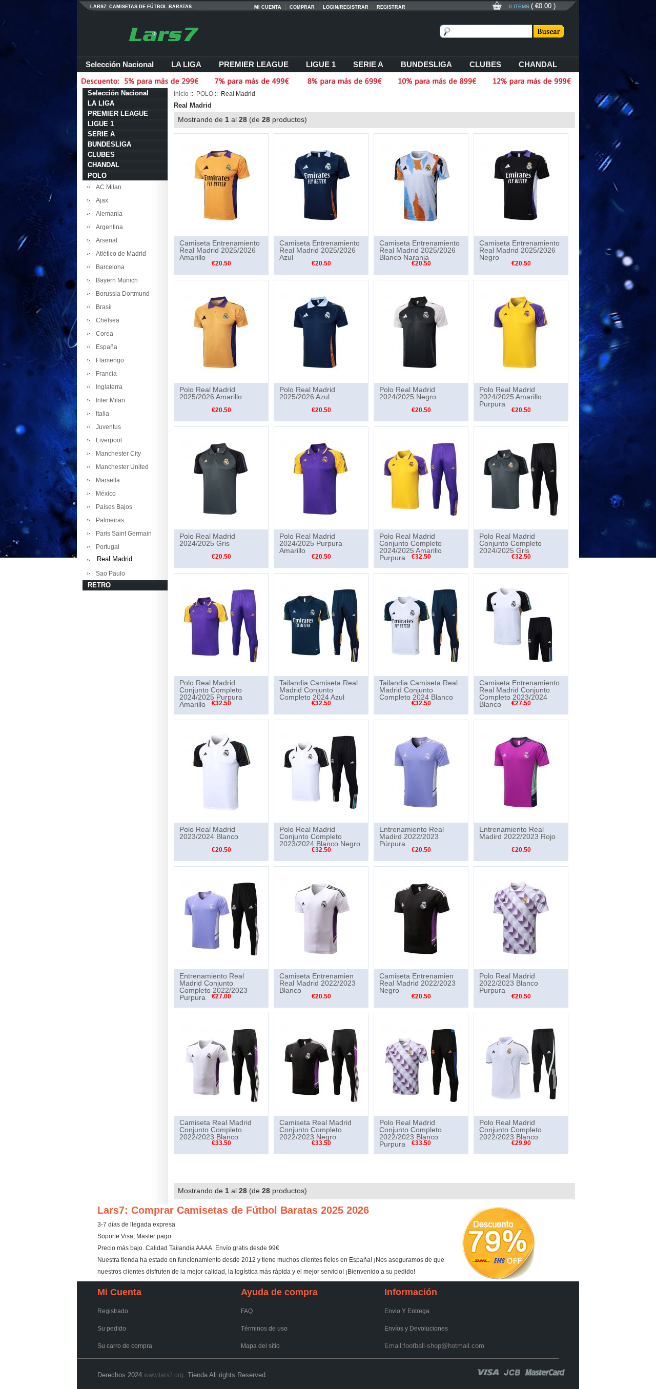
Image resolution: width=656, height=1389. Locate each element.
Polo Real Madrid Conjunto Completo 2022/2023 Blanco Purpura (410, 1133)
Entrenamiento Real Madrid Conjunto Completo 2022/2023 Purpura (213, 987)
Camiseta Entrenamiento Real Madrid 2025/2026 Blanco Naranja (419, 250)
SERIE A (368, 64)
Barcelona (109, 267)
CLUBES (485, 64)
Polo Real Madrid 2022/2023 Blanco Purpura (508, 983)
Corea (103, 333)
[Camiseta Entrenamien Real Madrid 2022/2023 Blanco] (321, 917)
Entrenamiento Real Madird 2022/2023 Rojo (517, 833)
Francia (105, 373)
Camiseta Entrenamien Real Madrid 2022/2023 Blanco (317, 983)
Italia (101, 413)
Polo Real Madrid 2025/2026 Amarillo (210, 393)
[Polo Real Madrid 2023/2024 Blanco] (221, 771)
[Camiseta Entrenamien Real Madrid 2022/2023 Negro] (421, 917)
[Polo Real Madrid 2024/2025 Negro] (421, 331)
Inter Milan (109, 400)
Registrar (391, 7)
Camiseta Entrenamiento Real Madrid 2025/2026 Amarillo (219, 250)
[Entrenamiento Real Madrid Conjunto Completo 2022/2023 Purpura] (221, 917)
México (104, 493)
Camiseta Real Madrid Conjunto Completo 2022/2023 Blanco (215, 1129)
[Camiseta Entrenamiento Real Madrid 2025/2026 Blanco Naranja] (421, 184)
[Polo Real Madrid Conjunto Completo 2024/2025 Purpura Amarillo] (221, 624)
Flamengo (108, 360)
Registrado (112, 1311)
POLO (204, 93)
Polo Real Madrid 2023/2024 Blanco (208, 833)
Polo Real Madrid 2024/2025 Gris (207, 539)
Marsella (106, 480)
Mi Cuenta (267, 7)
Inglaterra (107, 387)
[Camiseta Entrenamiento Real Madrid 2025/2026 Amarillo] (221, 184)
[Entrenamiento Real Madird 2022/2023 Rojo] (521, 771)
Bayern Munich (115, 280)
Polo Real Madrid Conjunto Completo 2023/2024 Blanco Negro (319, 836)
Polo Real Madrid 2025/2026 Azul (307, 393)
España (105, 347)
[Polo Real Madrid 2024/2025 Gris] (221, 478)
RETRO (99, 585)
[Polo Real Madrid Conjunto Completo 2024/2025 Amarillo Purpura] (421, 478)
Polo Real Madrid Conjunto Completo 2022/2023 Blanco (510, 1129)
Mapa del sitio (260, 1346)
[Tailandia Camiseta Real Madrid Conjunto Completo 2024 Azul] (321, 624)
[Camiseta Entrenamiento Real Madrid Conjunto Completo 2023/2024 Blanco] (521, 624)
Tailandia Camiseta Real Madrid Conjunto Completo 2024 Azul (318, 690)
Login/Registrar (345, 7)
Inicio (181, 93)
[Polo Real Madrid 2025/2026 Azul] (321, 331)
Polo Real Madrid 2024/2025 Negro (407, 393)
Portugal (106, 546)
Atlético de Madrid (119, 253)
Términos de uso (264, 1328)
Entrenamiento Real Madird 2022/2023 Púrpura (411, 836)
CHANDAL (538, 64)
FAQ (247, 1311)
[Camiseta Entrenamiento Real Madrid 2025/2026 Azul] (321, 184)
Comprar (302, 7)
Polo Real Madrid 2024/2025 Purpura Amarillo (310, 543)
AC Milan (107, 187)
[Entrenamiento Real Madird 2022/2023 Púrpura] (421, 771)
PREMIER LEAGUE (254, 64)
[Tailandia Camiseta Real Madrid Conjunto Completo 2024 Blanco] (421, 624)
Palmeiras (108, 520)
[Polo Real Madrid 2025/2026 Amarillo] (221, 331)
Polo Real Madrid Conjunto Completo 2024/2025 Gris (510, 543)
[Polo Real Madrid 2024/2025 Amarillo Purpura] (521, 331)
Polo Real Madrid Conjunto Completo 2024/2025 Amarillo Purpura (410, 547)
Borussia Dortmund (121, 293)
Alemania (107, 213)
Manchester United (121, 467)
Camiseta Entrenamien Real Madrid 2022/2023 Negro (417, 983)
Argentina (108, 227)
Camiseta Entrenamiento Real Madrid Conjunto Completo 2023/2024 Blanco (519, 693)
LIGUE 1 (321, 64)
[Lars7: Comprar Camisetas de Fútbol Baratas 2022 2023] (164, 30)
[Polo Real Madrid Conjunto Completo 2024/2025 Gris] (521, 478)
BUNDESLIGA (426, 64)
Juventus (107, 427)
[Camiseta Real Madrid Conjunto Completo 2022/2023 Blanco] (221, 1064)
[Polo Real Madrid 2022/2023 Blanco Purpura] (521, 917)
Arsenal (105, 240)
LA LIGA (186, 64)
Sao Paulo (109, 573)
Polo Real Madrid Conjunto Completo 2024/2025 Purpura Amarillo (210, 693)
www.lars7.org (163, 1375)
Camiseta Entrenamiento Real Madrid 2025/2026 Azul (319, 250)
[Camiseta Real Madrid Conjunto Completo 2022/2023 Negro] (321, 1064)
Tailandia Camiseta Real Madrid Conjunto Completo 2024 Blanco (418, 690)
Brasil (102, 307)
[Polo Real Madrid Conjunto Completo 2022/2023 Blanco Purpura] (421, 1064)
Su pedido (111, 1328)
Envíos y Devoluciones (416, 1328)
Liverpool (107, 440)
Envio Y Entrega (406, 1311)
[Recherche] (548, 31)
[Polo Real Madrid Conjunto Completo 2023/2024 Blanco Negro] (321, 771)
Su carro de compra (124, 1346)
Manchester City (117, 453)
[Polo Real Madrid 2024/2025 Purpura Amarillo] (321, 478)
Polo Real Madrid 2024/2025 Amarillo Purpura (510, 396)
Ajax (100, 200)
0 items (520, 6)
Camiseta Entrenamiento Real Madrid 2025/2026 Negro (519, 250)
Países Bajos (112, 506)
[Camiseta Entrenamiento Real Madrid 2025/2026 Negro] (521, 184)
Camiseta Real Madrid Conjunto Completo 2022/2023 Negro (315, 1129)
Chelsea (106, 320)
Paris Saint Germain (122, 533)
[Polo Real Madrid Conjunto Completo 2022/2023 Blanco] (521, 1064)
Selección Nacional (120, 64)
